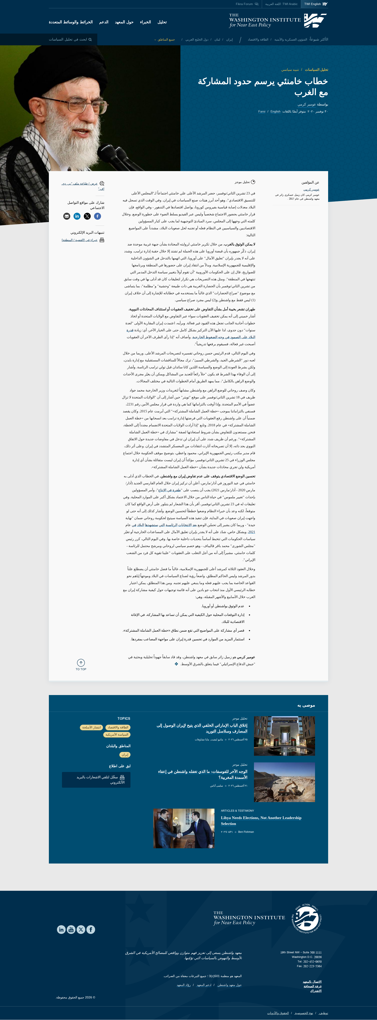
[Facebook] (97, 216)
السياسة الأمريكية (117, 734)
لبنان (217, 39)
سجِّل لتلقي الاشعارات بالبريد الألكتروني (101, 779)
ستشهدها (151, 525)
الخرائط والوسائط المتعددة (71, 22)
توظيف (323, 1013)
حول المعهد (124, 22)
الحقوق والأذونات (278, 1013)
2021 (251, 532)
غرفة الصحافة (313, 986)
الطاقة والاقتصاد (258, 39)
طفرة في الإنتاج (169, 490)
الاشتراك (316, 991)
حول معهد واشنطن (229, 985)
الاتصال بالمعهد (312, 981)
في (134, 525)
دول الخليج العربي (196, 39)
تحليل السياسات (316, 69)
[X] (87, 216)
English (276, 111)
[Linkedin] (77, 216)
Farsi (261, 111)
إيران (229, 39)
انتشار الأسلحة (91, 727)
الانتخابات (185, 525)
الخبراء (145, 22)
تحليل (162, 22)
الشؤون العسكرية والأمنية (290, 39)
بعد (194, 525)
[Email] (66, 216)
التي (162, 525)
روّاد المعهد (184, 985)
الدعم (103, 22)
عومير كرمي (307, 104)
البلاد (140, 525)
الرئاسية (171, 525)
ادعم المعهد (203, 985)
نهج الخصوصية (303, 1013)
